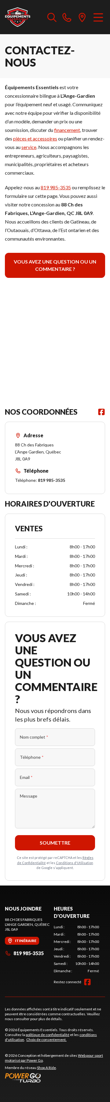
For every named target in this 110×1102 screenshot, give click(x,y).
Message (28, 795)
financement (67, 130)
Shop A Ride (46, 1067)
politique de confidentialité (47, 1034)
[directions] (82, 17)
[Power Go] (55, 1077)
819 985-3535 (56, 187)
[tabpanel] (76, 949)
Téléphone (32, 757)
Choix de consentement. (46, 1039)
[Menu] (98, 17)
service (28, 147)
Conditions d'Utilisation (74, 863)
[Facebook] (101, 412)
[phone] (67, 17)
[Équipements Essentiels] (17, 17)
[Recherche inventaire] (52, 17)
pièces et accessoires (35, 138)
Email (26, 777)
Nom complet (34, 737)
